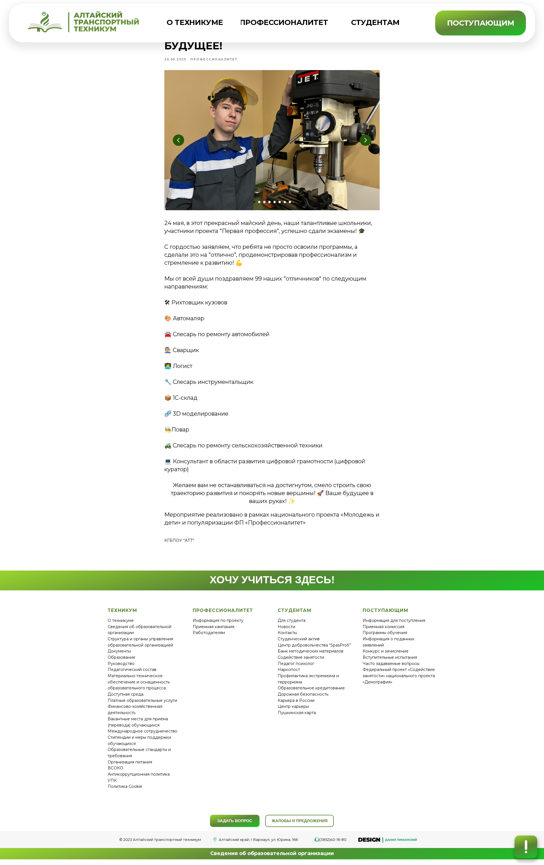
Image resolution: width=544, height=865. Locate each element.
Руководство (121, 663)
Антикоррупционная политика (139, 774)
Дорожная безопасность (303, 694)
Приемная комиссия (383, 626)
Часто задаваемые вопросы (391, 663)
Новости (286, 626)
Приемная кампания (213, 626)
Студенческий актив (299, 638)
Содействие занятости (301, 657)
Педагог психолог (296, 663)
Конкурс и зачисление (386, 651)
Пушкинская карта (297, 712)
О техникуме (121, 620)
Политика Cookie (125, 786)
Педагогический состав (132, 669)
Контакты (287, 632)
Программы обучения (385, 632)
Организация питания (130, 762)
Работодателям (209, 632)
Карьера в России (296, 700)
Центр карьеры (293, 706)
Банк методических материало (309, 651)
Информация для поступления (394, 620)
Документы (119, 651)
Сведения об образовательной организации (272, 853)
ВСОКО (115, 768)
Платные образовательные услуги (142, 700)
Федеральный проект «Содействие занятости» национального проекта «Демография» (399, 675)
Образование (121, 657)
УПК (112, 780)
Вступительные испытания (390, 657)
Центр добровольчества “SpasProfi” (314, 645)
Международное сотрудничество (142, 731)
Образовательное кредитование (311, 688)
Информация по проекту (218, 620)
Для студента (291, 620)
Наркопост (289, 669)
